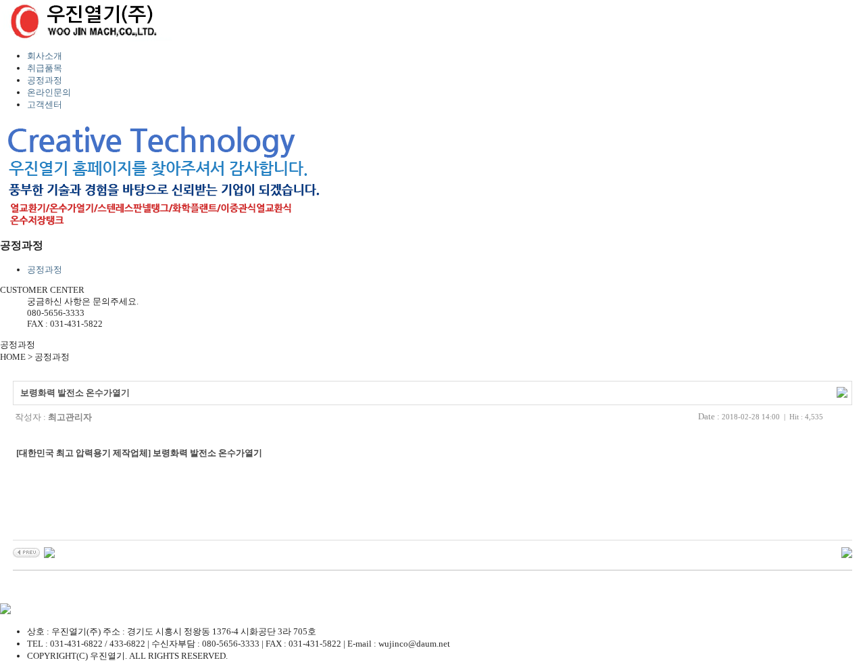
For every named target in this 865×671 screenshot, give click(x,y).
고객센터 (44, 104)
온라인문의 (49, 92)
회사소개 (44, 56)
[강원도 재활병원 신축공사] (49, 552)
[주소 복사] (842, 391)
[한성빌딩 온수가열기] (26, 552)
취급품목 (44, 68)
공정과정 (44, 80)
